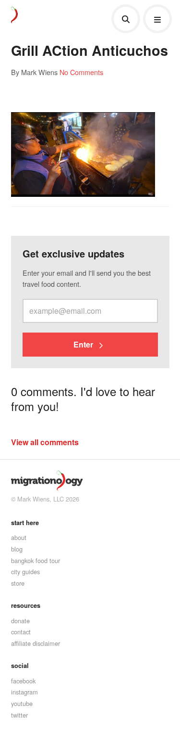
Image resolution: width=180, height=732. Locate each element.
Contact (21, 631)
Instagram (24, 691)
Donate (20, 620)
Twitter (19, 714)
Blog (17, 548)
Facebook (23, 680)
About (18, 537)
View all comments (45, 442)
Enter (84, 344)
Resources (25, 605)
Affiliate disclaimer (35, 643)
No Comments (81, 72)
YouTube (22, 703)
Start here (25, 522)
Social (20, 665)
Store (17, 583)
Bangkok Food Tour (35, 560)
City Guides (25, 571)
